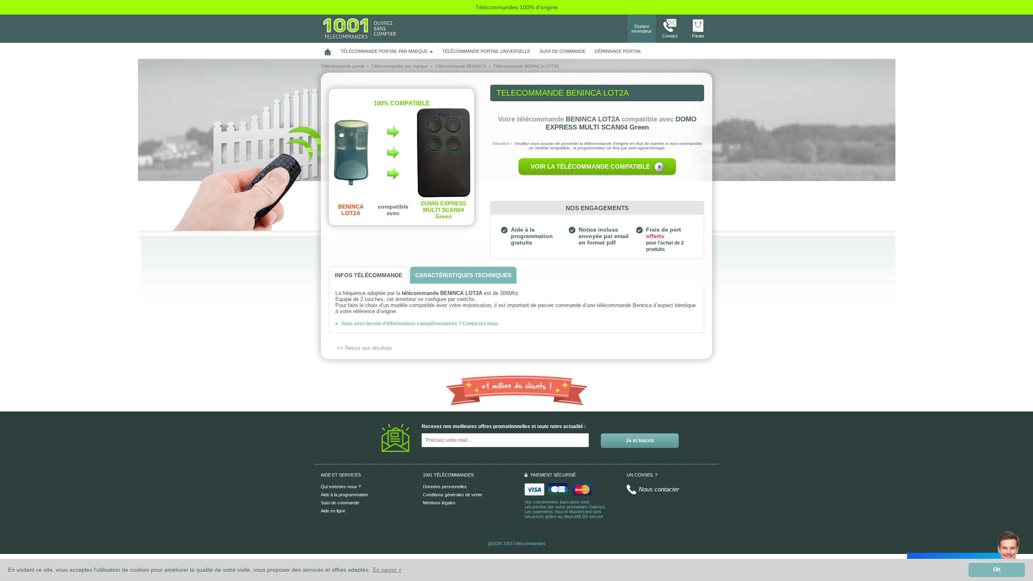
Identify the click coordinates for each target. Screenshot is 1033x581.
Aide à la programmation (344, 494)
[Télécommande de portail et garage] (359, 28)
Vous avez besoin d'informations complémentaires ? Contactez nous (419, 323)
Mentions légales (439, 502)
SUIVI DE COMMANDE (563, 51)
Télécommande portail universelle (486, 51)
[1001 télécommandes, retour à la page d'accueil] (328, 50)
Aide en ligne (333, 510)
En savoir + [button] (387, 569)
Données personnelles (445, 486)
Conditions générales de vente (452, 494)
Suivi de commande (340, 502)
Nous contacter (659, 489)
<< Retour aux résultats (364, 348)
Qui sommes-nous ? (341, 486)
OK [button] (997, 570)
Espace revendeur (642, 28)
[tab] (368, 275)
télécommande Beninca (624, 305)
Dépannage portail (618, 51)
